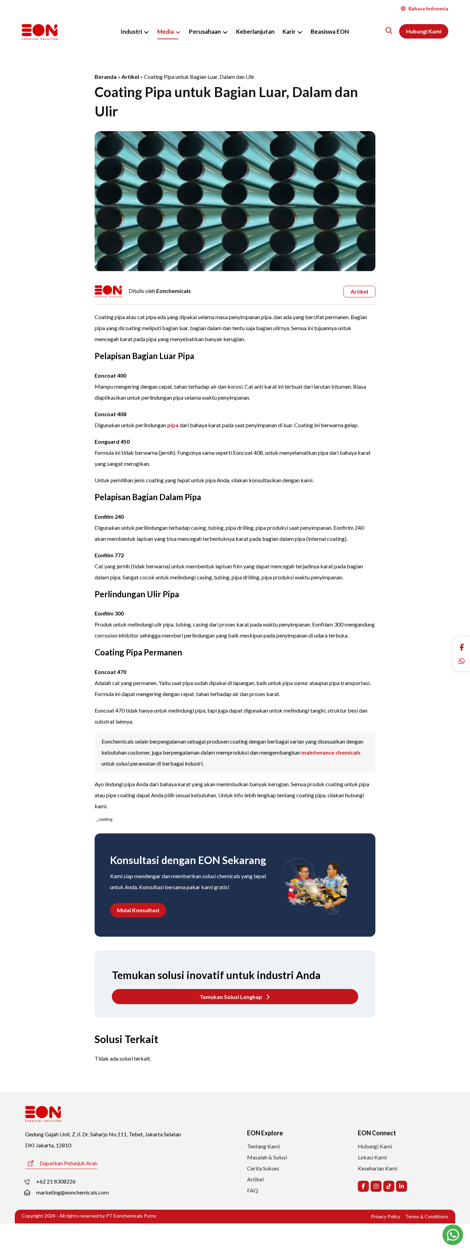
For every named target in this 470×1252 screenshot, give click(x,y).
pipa (173, 425)
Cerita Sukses (263, 1168)
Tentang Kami (263, 1146)
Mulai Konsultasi (138, 910)
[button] (462, 647)
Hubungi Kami (375, 1146)
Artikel (130, 76)
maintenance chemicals (331, 752)
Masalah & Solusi (267, 1157)
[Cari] (388, 30)
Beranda (106, 76)
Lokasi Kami (372, 1157)
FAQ (252, 1190)
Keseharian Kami (377, 1168)
